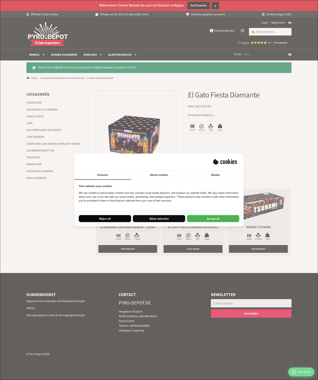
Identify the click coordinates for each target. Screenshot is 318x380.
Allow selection (159, 218)
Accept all (213, 218)
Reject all (105, 218)
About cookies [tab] (159, 174)
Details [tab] (215, 174)
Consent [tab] (102, 174)
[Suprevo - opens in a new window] (225, 162)
